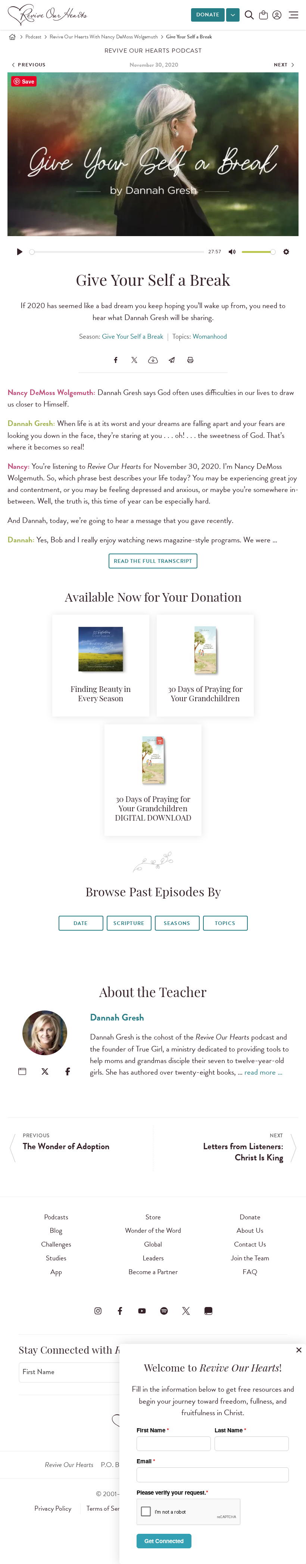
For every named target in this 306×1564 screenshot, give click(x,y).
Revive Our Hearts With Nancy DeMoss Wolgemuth (104, 37)
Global (153, 1244)
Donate (207, 15)
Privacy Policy (52, 1508)
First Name (38, 1372)
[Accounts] (276, 14)
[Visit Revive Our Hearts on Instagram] (98, 1311)
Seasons (177, 923)
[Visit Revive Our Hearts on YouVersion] (208, 1311)
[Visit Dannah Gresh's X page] (45, 1071)
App (56, 1271)
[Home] (12, 37)
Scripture (128, 923)
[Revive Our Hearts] (49, 15)
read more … (263, 1072)
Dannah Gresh (117, 1017)
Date (81, 923)
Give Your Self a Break (132, 336)
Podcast (33, 37)
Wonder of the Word (153, 1230)
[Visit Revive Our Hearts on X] (186, 1311)
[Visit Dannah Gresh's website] (22, 1071)
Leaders (153, 1258)
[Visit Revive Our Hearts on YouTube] (142, 1311)
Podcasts (56, 1217)
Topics (225, 923)
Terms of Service (108, 1508)
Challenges (56, 1244)
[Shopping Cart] (263, 15)
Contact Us (250, 1244)
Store (153, 1217)
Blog (56, 1230)
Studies (56, 1258)
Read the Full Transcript (153, 561)
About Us (250, 1230)
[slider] (116, 252)
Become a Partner (153, 1271)
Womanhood (210, 336)
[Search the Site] (249, 15)
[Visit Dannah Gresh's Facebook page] (67, 1071)
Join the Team (250, 1258)
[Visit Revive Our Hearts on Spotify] (164, 1311)
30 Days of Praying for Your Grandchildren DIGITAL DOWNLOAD (153, 809)
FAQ (250, 1271)
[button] (291, 14)
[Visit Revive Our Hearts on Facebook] (120, 1311)
